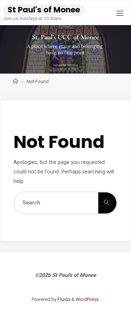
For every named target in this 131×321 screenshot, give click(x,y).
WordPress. (88, 299)
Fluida (63, 299)
